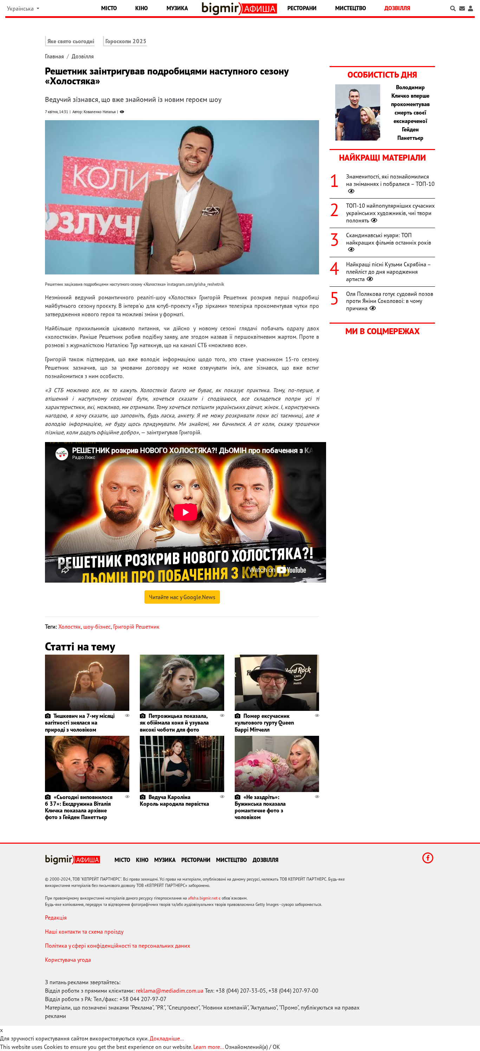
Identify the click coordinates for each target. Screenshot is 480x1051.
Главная (54, 56)
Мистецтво (350, 8)
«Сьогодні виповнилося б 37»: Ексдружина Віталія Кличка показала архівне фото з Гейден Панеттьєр (78, 807)
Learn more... (208, 1046)
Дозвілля (397, 8)
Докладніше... (167, 1038)
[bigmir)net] (221, 8)
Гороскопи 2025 (126, 41)
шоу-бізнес (97, 626)
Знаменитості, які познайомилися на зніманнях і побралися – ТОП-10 (390, 180)
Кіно (141, 8)
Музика (177, 8)
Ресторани (302, 8)
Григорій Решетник (136, 626)
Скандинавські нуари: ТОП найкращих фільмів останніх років (388, 239)
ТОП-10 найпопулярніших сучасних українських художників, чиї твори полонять (390, 213)
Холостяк (69, 626)
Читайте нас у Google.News (182, 597)
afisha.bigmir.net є (204, 898)
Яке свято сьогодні (70, 41)
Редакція (56, 917)
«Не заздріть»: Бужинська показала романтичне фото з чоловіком (260, 807)
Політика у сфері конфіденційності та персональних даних (117, 945)
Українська (21, 8)
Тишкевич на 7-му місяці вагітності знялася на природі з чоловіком (80, 722)
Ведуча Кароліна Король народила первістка (174, 800)
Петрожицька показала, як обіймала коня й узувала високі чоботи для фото (174, 722)
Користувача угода (68, 959)
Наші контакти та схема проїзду (84, 931)
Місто (109, 8)
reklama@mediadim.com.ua (169, 990)
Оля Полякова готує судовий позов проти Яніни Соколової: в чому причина (389, 301)
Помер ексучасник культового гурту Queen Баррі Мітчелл (264, 722)
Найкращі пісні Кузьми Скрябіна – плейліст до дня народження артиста (388, 272)
